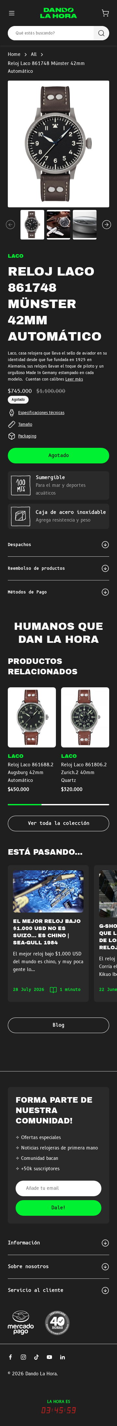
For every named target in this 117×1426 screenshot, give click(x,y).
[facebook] (10, 1357)
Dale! (58, 1208)
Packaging (27, 436)
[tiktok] (36, 1357)
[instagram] (23, 1357)
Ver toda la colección (58, 823)
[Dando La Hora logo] (58, 13)
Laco (15, 256)
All (34, 55)
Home (14, 55)
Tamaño (25, 424)
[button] (105, 13)
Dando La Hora (41, 1374)
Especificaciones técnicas (41, 412)
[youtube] (49, 1357)
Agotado (58, 456)
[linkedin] (62, 1357)
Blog (58, 1025)
